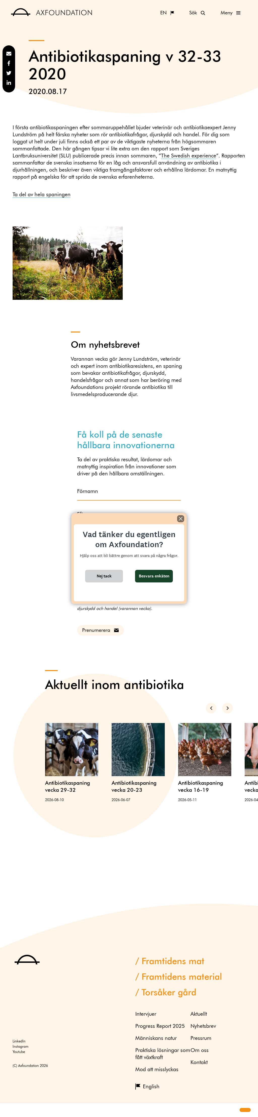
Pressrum (200, 1038)
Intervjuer (145, 1014)
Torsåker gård (169, 993)
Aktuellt (198, 1014)
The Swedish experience (188, 156)
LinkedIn (19, 1041)
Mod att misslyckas (156, 1069)
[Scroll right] (227, 708)
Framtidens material (182, 977)
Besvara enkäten (154, 576)
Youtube (19, 1052)
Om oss (199, 1050)
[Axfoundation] (52, 13)
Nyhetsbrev (203, 1026)
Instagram (20, 1046)
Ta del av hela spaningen (42, 195)
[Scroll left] (211, 708)
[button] (8, 1110)
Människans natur (156, 1038)
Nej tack (104, 576)
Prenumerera (96, 630)
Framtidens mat (173, 961)
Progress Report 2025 (160, 1026)
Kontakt (199, 1062)
